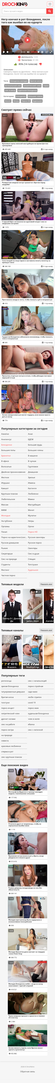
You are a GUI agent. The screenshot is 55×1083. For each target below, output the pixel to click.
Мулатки (32, 515)
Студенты (5, 564)
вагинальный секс (13, 85)
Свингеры (32, 548)
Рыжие (4, 548)
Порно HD (25, 101)
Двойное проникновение (13, 472)
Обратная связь (27, 1071)
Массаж (4, 504)
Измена (31, 483)
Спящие (31, 559)
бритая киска (36, 81)
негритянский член (32, 85)
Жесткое (5, 477)
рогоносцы (6, 681)
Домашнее (33, 472)
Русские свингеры (36, 537)
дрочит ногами (8, 719)
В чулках (32, 461)
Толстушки (33, 564)
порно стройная (35, 686)
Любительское (8, 499)
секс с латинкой (35, 729)
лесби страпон (35, 697)
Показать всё (46, 630)
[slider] (13, 52)
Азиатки (5, 434)
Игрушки (5, 483)
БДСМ (30, 439)
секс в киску (10, 90)
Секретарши (7, 553)
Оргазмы (5, 526)
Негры (16, 101)
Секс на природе (9, 559)
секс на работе (8, 724)
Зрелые (31, 477)
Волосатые (6, 466)
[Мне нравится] (15, 64)
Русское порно (35, 542)
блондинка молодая (19, 81)
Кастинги (32, 488)
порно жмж (33, 708)
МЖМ (4, 510)
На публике (6, 521)
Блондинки (21, 96)
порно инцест (7, 708)
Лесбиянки (33, 493)
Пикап (4, 532)
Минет (8, 101)
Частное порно (8, 575)
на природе (6, 735)
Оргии (31, 526)
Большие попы (8, 450)
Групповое (33, 466)
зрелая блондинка (10, 686)
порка (46, 85)
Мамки (31, 499)
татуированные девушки (13, 691)
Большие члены (35, 96)
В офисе (5, 461)
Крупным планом (9, 493)
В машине (32, 455)
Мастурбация (34, 504)
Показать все (46, 584)
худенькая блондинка (27, 90)
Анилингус (6, 439)
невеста (5, 740)
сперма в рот (7, 751)
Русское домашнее (10, 542)
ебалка (31, 724)
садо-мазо (32, 691)
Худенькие (37, 101)
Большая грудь (35, 444)
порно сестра (7, 729)
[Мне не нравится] (40, 64)
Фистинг (5, 570)
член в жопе (34, 719)
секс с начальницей (37, 681)
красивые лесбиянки (11, 746)
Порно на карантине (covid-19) (14, 537)
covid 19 (32, 702)
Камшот (5, 488)
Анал (30, 434)
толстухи (5, 702)
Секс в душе (33, 553)
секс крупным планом (11, 757)
